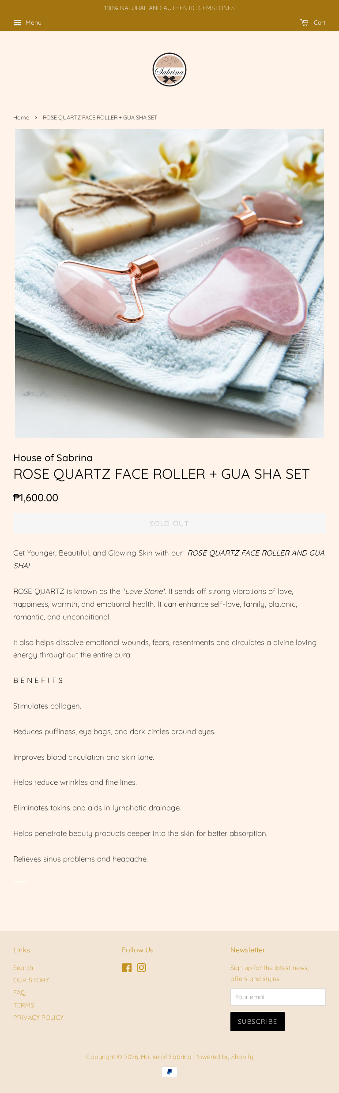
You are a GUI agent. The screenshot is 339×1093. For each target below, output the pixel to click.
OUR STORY (31, 980)
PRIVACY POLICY (38, 1018)
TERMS (23, 1005)
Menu (32, 22)
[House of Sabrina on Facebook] (127, 970)
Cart (319, 22)
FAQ (19, 992)
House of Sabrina (166, 1057)
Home (21, 117)
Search (23, 968)
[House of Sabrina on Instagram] (141, 970)
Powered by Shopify (223, 1057)
